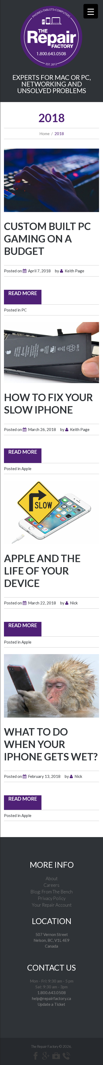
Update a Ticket (51, 1004)
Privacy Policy (51, 898)
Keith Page (74, 270)
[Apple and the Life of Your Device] (51, 511)
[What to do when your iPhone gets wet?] (51, 685)
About (52, 878)
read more (22, 293)
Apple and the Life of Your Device (42, 570)
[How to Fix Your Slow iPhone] (51, 352)
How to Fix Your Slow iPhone (48, 403)
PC (24, 309)
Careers (51, 885)
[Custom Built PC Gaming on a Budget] (51, 179)
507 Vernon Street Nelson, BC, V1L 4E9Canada (51, 940)
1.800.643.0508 (51, 992)
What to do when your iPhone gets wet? (51, 744)
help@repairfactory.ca (51, 998)
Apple (26, 468)
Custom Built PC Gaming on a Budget (47, 238)
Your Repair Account (52, 905)
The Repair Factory (44, 1046)
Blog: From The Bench (51, 891)
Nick (74, 602)
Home (44, 133)
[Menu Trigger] (90, 11)
